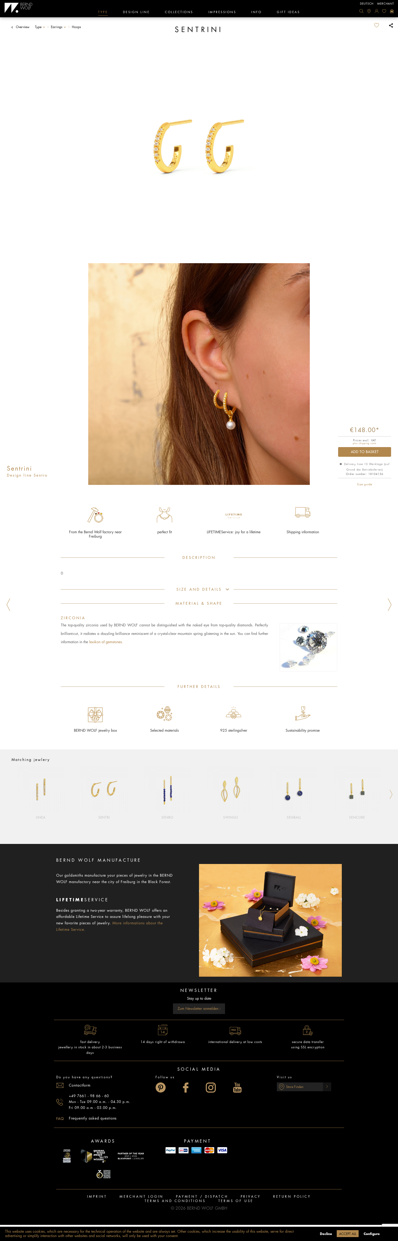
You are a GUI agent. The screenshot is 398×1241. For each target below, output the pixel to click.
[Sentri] (104, 789)
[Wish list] (384, 11)
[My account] (377, 11)
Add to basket (365, 452)
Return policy (292, 1196)
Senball (294, 817)
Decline (326, 1233)
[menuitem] (361, 11)
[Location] (369, 11)
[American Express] (196, 1150)
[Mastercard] (209, 1150)
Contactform (80, 1085)
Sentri (104, 817)
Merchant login (142, 1196)
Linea (41, 817)
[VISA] (222, 1150)
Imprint (97, 1196)
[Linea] (41, 789)
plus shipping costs (364, 443)
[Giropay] (183, 1150)
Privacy (251, 1196)
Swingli (230, 817)
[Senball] (294, 789)
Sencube (357, 817)
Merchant (385, 3)
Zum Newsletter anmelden (198, 1009)
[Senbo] (167, 789)
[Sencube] (357, 789)
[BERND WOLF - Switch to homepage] (18, 8)
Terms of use (236, 1201)
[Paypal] (170, 1150)
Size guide (364, 484)
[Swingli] (231, 789)
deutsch (367, 3)
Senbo (167, 817)
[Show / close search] (361, 11)
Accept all (347, 1233)
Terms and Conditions (175, 1201)
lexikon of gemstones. (106, 642)
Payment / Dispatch (202, 1196)
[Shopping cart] (392, 11)
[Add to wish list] (380, 25)
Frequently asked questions (93, 1118)
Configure (372, 1233)
